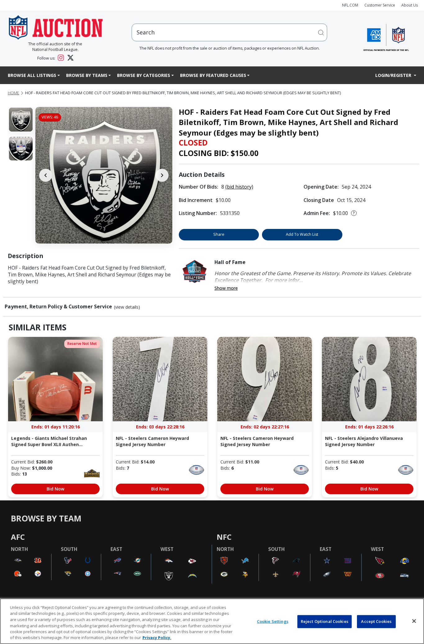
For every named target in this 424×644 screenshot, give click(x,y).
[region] (212, 621)
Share (218, 234)
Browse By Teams (86, 75)
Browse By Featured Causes (213, 75)
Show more (226, 288)
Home (13, 93)
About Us (409, 5)
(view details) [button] (127, 307)
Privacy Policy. (156, 637)
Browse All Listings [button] (32, 75)
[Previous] (45, 175)
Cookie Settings (272, 621)
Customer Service (379, 5)
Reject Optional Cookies (324, 621)
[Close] (414, 621)
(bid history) (239, 186)
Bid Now (55, 489)
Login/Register (394, 75)
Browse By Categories (143, 75)
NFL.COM (350, 5)
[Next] (162, 175)
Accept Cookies (376, 621)
